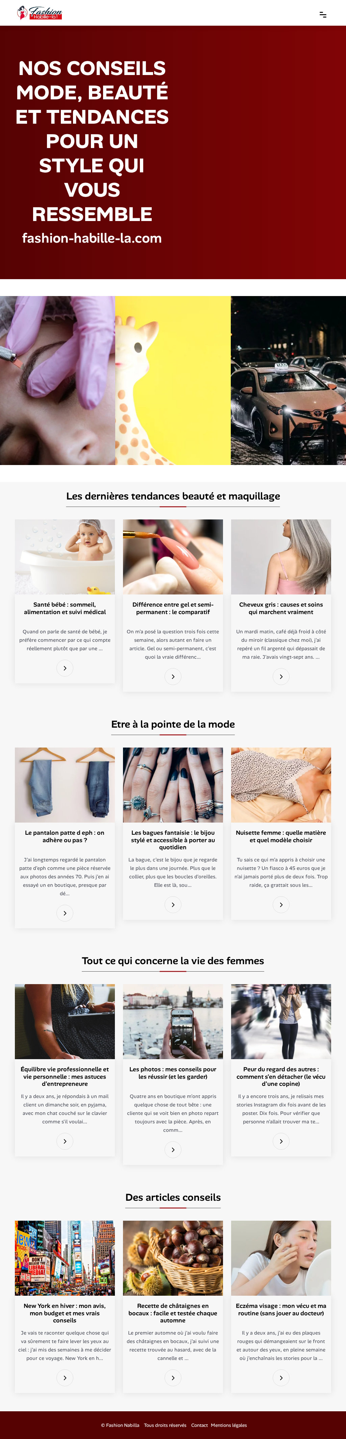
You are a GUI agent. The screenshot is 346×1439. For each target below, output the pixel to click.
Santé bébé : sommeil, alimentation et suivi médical (65, 608)
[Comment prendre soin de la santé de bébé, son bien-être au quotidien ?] (64, 668)
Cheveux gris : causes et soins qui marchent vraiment (281, 608)
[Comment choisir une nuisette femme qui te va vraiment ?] (281, 904)
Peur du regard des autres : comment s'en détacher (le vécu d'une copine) (281, 1076)
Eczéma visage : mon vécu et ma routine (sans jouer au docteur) (281, 1309)
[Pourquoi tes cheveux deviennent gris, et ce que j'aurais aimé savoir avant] (281, 676)
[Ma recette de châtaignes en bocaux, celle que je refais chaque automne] (173, 1378)
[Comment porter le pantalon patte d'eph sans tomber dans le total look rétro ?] (64, 913)
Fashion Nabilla (122, 1425)
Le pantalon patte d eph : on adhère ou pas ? (64, 836)
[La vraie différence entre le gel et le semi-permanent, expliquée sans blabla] (173, 676)
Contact (199, 1425)
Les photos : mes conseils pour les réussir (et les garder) (172, 1073)
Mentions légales (229, 1425)
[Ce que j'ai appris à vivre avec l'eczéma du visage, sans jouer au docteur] (281, 1378)
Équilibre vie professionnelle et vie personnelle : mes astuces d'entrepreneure (65, 1076)
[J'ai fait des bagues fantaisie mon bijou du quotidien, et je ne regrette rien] (173, 904)
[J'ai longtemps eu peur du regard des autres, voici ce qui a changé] (281, 1141)
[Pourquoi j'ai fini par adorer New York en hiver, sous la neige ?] (64, 1378)
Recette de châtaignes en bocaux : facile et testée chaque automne (172, 1313)
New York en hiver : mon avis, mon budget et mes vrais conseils (65, 1313)
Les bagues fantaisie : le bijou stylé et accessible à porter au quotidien (173, 840)
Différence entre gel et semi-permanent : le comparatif (173, 608)
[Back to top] (327, 1420)
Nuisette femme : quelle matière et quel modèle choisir (281, 836)
